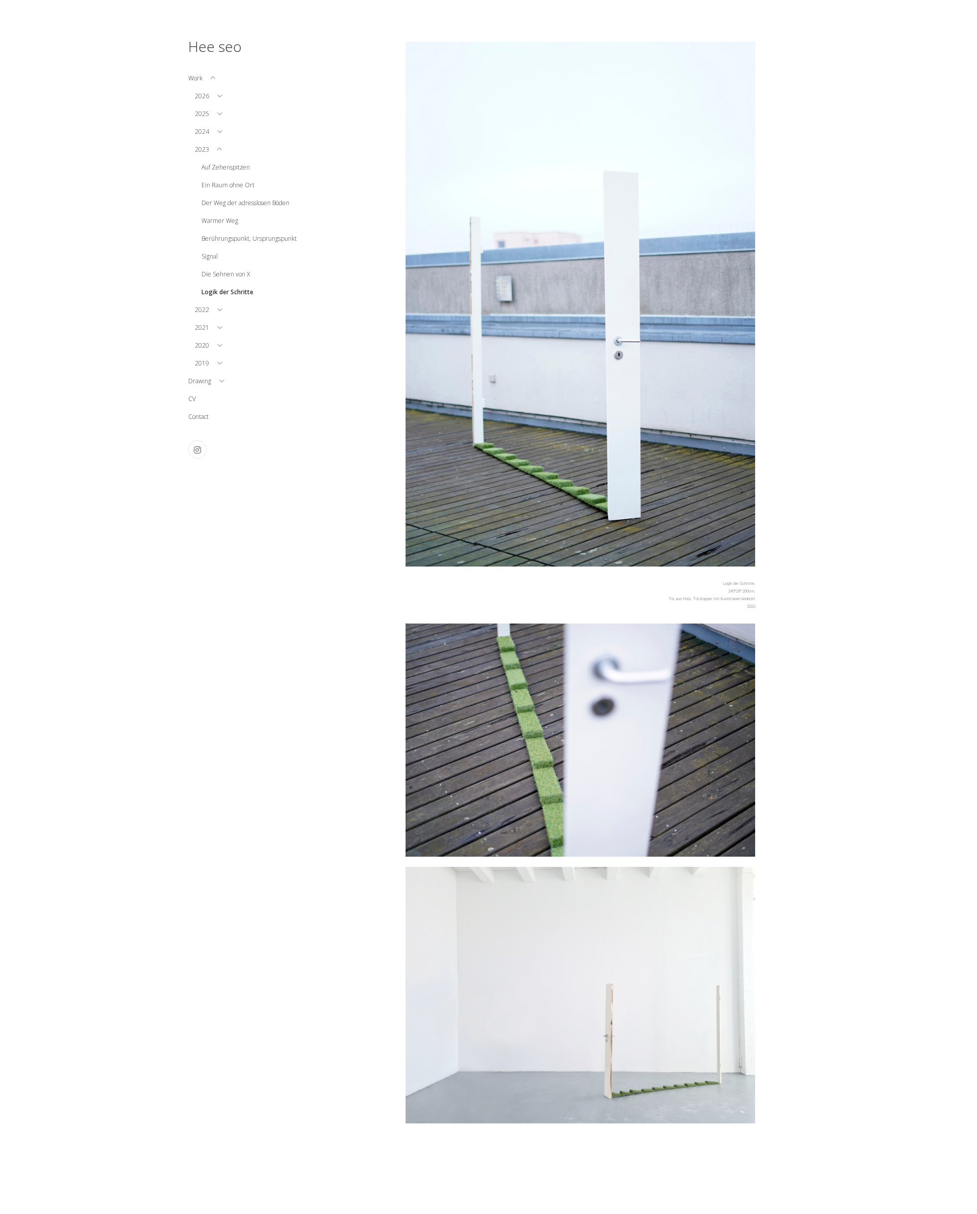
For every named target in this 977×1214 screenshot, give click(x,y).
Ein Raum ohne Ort (228, 185)
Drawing (199, 381)
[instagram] (197, 449)
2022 (202, 309)
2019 (202, 363)
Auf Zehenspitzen (226, 167)
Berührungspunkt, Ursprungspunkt (249, 238)
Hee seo (215, 46)
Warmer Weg (220, 220)
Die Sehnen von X (226, 274)
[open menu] (213, 78)
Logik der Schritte (227, 292)
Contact (198, 416)
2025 (202, 113)
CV (192, 398)
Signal (210, 256)
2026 (202, 96)
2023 (202, 149)
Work (195, 78)
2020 (202, 345)
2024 (202, 131)
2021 (202, 327)
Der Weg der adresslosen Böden (246, 203)
